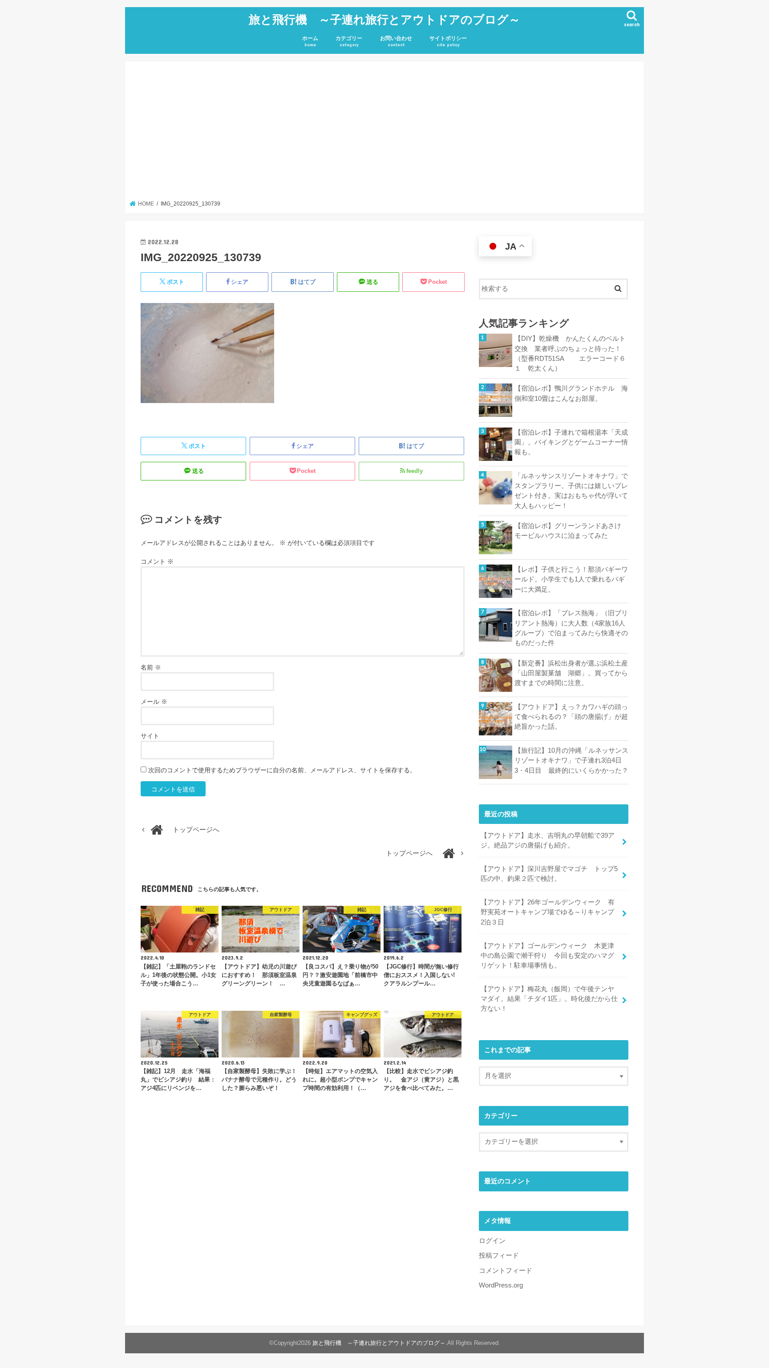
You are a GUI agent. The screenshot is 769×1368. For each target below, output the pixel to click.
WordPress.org (501, 1285)
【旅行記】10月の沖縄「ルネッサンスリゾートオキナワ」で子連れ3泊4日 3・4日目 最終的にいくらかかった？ (571, 760)
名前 (151, 667)
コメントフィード (505, 1270)
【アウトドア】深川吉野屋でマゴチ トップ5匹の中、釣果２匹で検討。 (549, 873)
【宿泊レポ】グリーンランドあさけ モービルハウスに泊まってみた (571, 530)
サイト (150, 735)
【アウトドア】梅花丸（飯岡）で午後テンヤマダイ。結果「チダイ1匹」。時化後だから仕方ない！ (549, 998)
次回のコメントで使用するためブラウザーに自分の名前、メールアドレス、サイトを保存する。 (282, 770)
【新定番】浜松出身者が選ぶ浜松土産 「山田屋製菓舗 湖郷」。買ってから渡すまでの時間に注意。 (571, 673)
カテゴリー (349, 41)
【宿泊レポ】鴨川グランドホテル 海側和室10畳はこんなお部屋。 (571, 393)
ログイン (492, 1240)
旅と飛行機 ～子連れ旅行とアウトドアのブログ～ (384, 19)
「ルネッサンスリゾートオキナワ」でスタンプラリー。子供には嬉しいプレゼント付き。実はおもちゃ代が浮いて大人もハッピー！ (571, 490)
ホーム (310, 41)
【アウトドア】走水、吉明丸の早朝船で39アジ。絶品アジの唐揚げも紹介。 (548, 840)
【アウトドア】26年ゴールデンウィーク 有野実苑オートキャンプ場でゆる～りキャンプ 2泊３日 (551, 912)
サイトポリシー (448, 41)
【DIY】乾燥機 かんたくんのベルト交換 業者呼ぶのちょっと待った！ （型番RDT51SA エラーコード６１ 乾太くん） (571, 353)
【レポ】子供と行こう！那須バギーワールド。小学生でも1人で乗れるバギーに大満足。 (571, 579)
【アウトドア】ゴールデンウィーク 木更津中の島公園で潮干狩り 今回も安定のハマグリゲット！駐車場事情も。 (547, 955)
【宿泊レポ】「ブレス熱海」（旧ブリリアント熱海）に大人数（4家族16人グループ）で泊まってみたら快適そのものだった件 (571, 627)
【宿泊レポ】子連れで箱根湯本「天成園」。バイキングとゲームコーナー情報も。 (571, 442)
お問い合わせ (396, 41)
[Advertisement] (384, 133)
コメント (157, 561)
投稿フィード (499, 1255)
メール (154, 701)
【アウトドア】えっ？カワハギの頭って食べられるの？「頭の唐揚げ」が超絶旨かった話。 (571, 716)
